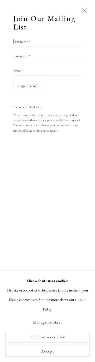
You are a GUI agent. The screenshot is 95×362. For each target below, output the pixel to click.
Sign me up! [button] (28, 85)
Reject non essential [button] (48, 336)
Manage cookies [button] (47, 322)
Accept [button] (47, 351)
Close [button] (83, 12)
